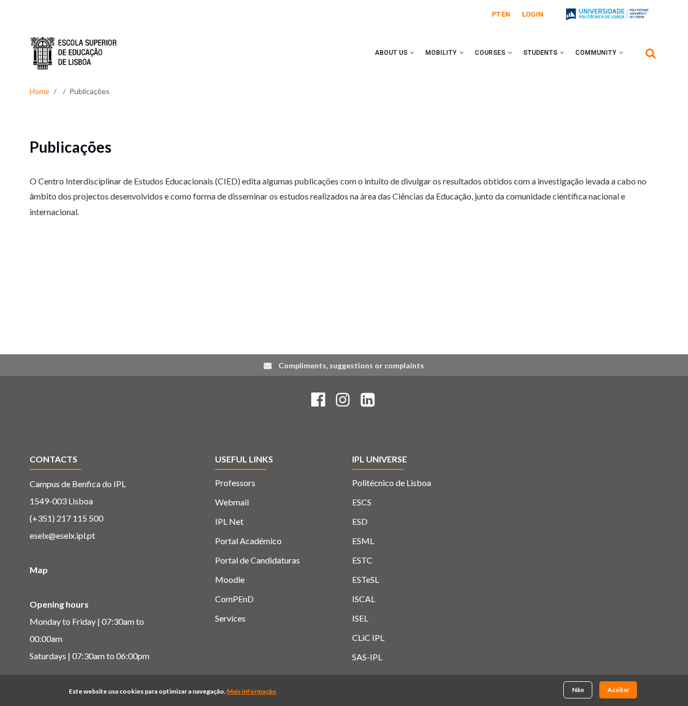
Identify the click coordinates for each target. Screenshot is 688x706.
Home (39, 91)
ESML (363, 541)
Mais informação (251, 692)
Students (541, 52)
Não (578, 690)
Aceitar (618, 690)
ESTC (362, 560)
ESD (360, 521)
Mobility (441, 52)
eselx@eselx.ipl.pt (62, 535)
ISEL (360, 618)
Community (596, 52)
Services (230, 618)
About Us (392, 52)
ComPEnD (234, 599)
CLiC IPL (368, 637)
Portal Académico (248, 541)
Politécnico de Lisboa (391, 482)
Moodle (230, 579)
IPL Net (229, 521)
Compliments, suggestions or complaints (351, 365)
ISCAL (363, 599)
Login (532, 14)
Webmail (232, 502)
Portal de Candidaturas (257, 560)
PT (496, 14)
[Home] (74, 45)
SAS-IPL (367, 657)
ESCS (361, 502)
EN (505, 14)
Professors (235, 482)
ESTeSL (365, 579)
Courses (491, 52)
